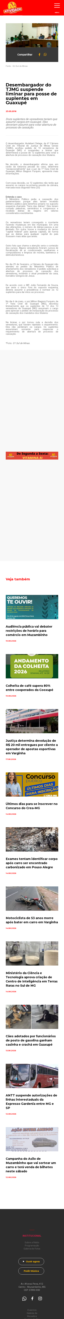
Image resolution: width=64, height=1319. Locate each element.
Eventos (32, 1310)
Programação (32, 1245)
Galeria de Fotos (32, 1248)
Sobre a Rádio (32, 1242)
